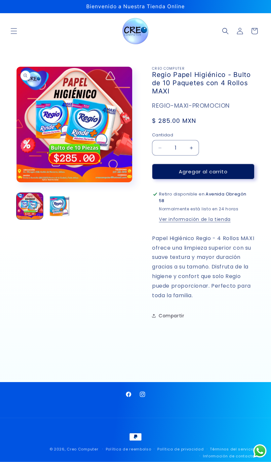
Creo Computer (82, 449)
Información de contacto (228, 456)
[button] (14, 31)
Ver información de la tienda (195, 219)
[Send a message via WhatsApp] (260, 451)
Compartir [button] (171, 315)
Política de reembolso (128, 449)
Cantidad (162, 135)
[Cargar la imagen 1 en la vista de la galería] (30, 206)
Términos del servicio (232, 449)
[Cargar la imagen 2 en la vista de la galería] (59, 206)
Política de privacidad (180, 449)
